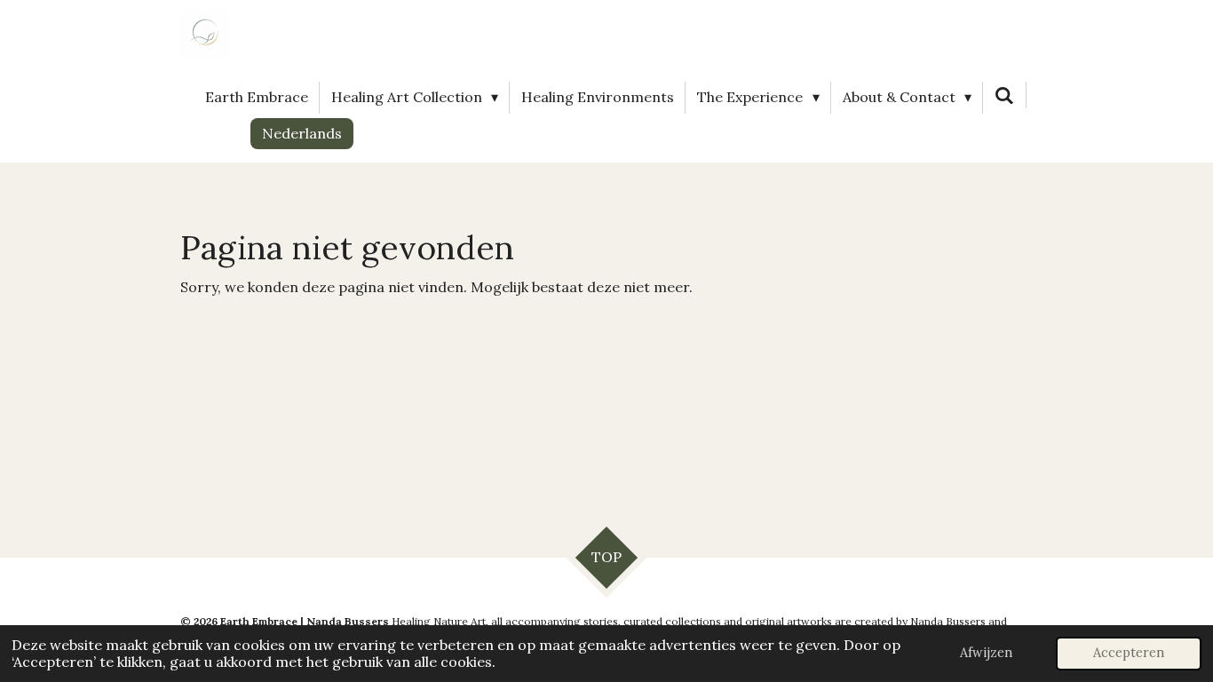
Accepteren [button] (1128, 653)
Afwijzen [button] (986, 653)
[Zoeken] (1004, 95)
